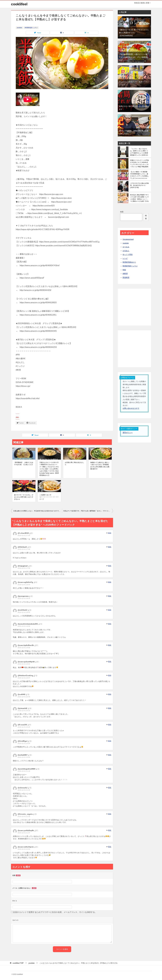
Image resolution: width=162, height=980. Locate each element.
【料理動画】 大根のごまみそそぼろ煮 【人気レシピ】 (23, 463)
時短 (124, 270)
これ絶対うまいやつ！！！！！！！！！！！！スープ (49, 497)
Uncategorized (128, 239)
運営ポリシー (128, 432)
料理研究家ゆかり (129, 262)
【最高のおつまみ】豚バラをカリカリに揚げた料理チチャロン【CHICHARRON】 (134, 33)
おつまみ (126, 247)
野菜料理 (126, 277)
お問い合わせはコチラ (131, 408)
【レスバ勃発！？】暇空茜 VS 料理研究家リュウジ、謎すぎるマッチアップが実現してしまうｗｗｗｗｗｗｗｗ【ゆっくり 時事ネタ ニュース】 (139, 175)
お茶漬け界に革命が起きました (74, 463)
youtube (19, 27)
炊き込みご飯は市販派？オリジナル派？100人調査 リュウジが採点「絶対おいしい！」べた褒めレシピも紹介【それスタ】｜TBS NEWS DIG (139, 198)
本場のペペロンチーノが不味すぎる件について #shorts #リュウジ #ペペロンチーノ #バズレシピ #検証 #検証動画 (139, 163)
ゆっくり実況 (128, 254)
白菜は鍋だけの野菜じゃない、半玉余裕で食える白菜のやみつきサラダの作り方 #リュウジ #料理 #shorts (37, 511)
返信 (109, 533)
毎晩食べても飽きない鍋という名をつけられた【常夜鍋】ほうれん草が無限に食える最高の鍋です (99, 466)
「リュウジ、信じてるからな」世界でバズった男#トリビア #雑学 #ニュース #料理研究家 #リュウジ (139, 152)
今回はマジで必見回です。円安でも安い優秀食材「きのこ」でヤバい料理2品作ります (88, 511)
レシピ (125, 258)
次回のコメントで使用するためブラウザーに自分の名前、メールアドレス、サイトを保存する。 (55, 912)
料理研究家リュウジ (31, 27)
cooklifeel (19, 4)
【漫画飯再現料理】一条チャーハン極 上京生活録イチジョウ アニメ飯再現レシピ (134, 57)
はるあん (126, 251)
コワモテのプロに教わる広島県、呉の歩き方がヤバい (139, 185)
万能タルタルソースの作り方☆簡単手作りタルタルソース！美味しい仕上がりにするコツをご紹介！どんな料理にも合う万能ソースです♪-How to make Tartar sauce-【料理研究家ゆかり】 (49, 469)
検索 (121, 212)
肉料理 (125, 274)
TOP (18, 963)
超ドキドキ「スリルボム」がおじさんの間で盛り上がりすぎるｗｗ (23, 497)
